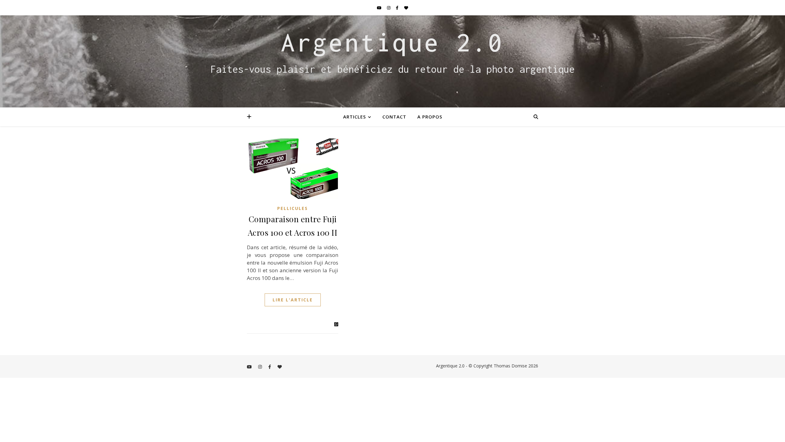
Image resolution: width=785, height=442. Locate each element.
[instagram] (389, 7)
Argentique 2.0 (392, 42)
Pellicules (292, 208)
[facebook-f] (397, 7)
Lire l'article (293, 300)
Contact (394, 117)
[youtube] (379, 7)
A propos (429, 117)
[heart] (406, 7)
